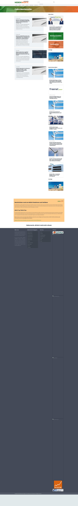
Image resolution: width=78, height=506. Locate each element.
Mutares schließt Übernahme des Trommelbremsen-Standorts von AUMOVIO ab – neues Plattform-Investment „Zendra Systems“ (23, 37)
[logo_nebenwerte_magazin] (22, 2)
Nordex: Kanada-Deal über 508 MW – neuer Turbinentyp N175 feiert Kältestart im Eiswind (55, 159)
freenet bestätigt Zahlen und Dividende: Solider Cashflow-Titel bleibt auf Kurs (55, 97)
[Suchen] (54, 2)
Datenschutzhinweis (42, 236)
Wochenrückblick (30, 244)
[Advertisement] (24, 500)
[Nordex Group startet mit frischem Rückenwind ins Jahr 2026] (55, 105)
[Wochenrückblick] (55, 36)
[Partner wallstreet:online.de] (58, 326)
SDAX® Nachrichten (30, 239)
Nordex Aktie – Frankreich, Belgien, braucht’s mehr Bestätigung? (54, 175)
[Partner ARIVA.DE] (58, 388)
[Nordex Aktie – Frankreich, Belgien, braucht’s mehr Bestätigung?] (55, 167)
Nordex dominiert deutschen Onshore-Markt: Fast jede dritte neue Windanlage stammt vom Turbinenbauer (55, 144)
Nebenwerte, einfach (39, 225)
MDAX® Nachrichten (30, 233)
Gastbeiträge (29, 247)
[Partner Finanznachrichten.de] (58, 264)
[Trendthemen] (55, 44)
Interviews (29, 245)
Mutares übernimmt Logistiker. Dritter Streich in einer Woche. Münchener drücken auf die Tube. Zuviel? (22, 53)
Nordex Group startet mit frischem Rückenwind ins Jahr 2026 (55, 112)
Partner (41, 239)
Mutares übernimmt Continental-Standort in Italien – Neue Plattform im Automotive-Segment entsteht (23, 70)
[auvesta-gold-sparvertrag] (55, 57)
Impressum (41, 233)
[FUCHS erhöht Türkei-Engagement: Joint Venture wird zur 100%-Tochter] (55, 120)
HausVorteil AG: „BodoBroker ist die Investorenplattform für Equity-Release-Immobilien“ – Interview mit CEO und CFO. (55, 28)
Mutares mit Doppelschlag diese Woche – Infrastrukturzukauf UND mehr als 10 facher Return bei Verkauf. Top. (23, 21)
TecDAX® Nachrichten (30, 236)
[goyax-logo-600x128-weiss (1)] (58, 232)
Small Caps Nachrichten (30, 242)
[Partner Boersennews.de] (58, 449)
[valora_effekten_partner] (58, 490)
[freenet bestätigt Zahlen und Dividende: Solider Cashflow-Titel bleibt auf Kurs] (55, 89)
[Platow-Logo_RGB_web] (58, 485)
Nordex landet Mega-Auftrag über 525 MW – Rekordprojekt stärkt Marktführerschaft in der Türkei (55, 82)
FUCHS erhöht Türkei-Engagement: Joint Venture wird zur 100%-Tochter (55, 128)
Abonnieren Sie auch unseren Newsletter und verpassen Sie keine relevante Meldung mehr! (28, 220)
